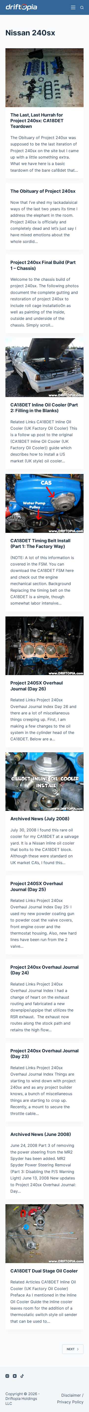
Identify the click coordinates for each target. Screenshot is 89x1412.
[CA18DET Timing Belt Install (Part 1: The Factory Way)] (44, 503)
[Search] (82, 7)
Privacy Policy (70, 1401)
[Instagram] (7, 1376)
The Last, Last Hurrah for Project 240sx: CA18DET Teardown (37, 120)
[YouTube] (15, 1376)
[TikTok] (22, 1376)
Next (71, 1349)
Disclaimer (71, 1395)
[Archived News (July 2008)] (44, 781)
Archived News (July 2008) (39, 818)
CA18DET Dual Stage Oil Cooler (44, 1270)
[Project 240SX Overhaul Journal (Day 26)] (44, 645)
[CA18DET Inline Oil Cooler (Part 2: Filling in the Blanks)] (44, 367)
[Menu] (73, 7)
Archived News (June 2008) (40, 1134)
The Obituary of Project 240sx (42, 191)
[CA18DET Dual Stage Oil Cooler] (44, 1233)
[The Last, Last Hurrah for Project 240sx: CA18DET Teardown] (44, 77)
